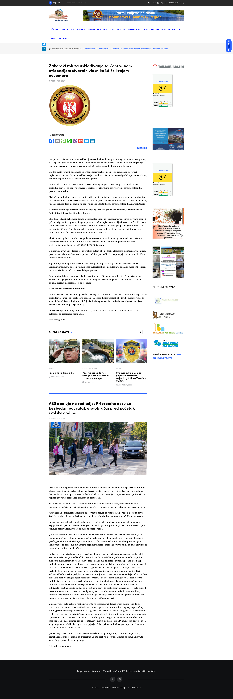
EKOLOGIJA (102, 29)
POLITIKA (90, 29)
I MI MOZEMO (55, 39)
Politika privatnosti (134, 671)
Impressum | (84, 671)
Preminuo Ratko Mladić (76, 3)
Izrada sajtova (134, 687)
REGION (70, 29)
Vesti (51, 368)
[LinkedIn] (44, 49)
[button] (140, 332)
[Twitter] (44, 44)
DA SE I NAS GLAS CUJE (171, 29)
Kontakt (151, 671)
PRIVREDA (80, 29)
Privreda (86, 368)
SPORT (112, 29)
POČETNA (53, 29)
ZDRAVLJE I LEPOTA (150, 29)
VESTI (62, 29)
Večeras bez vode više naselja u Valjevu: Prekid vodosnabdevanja (95, 376)
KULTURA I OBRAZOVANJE (128, 29)
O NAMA (67, 39)
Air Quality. (162, 81)
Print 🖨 (142, 148)
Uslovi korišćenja (112, 671)
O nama (96, 671)
